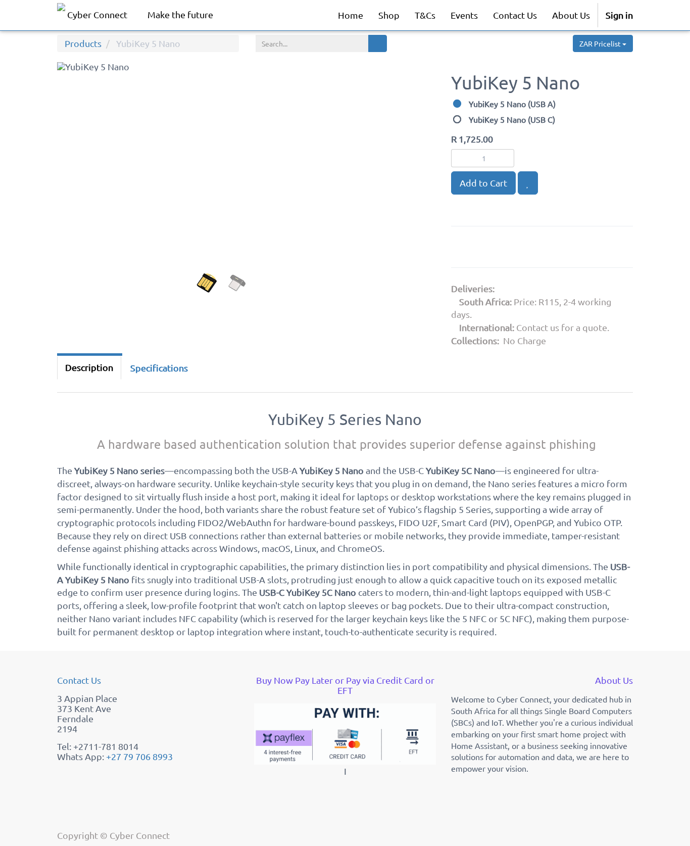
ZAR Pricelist (600, 43)
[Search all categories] (377, 43)
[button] (77, 191)
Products (83, 43)
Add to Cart (483, 182)
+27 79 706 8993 (139, 756)
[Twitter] (514, 249)
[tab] (159, 368)
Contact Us (79, 680)
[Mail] (538, 249)
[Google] (463, 249)
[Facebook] (489, 249)
